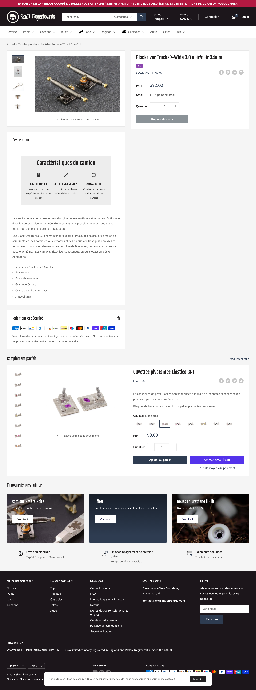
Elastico (139, 381)
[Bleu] (151, 424)
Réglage (106, 31)
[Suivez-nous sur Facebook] (95, 672)
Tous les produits (27, 44)
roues (64, 31)
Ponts (26, 31)
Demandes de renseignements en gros (109, 612)
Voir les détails (240, 358)
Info (178, 31)
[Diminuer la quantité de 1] (153, 106)
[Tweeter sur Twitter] (234, 72)
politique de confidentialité (106, 625)
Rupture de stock (162, 118)
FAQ (93, 593)
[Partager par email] (241, 72)
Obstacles (134, 31)
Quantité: (142, 106)
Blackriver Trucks (149, 72)
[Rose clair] (164, 424)
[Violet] (139, 424)
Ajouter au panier (160, 459)
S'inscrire (211, 619)
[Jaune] (203, 424)
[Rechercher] (141, 17)
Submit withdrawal (101, 631)
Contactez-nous (100, 588)
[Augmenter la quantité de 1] (175, 106)
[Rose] (177, 424)
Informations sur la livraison (107, 599)
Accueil (11, 44)
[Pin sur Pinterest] (228, 72)
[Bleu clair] (216, 424)
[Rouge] (229, 424)
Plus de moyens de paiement (217, 468)
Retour (94, 605)
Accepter (198, 679)
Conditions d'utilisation (104, 620)
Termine (12, 31)
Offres (166, 31)
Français (13, 666)
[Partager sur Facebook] (221, 72)
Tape (88, 31)
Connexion (212, 17)
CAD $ (33, 666)
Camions (45, 31)
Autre (153, 31)
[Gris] (190, 424)
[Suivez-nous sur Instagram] (101, 672)
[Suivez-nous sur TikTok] (108, 672)
